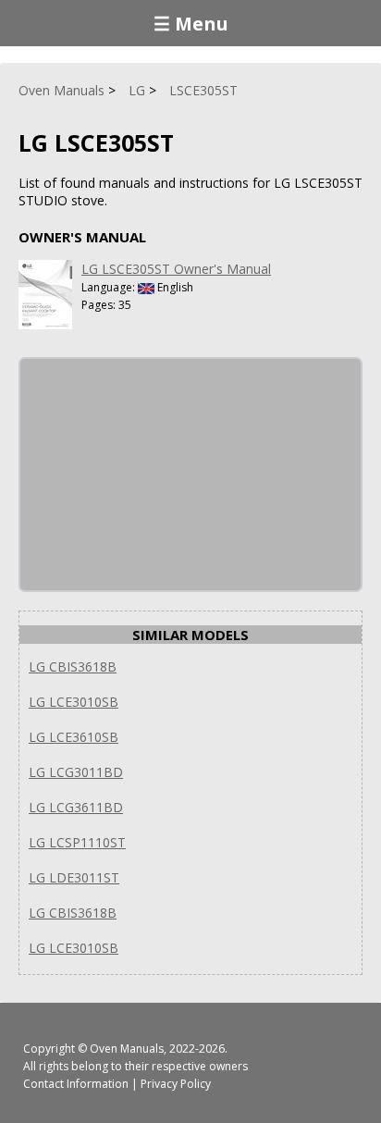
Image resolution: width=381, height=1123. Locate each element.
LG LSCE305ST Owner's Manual (176, 269)
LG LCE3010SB (73, 701)
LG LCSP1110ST (77, 842)
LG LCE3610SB (73, 737)
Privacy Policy (176, 1084)
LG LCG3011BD (76, 772)
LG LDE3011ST (74, 877)
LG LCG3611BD (76, 807)
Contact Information (76, 1084)
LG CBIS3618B (73, 666)
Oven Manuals (127, 1048)
